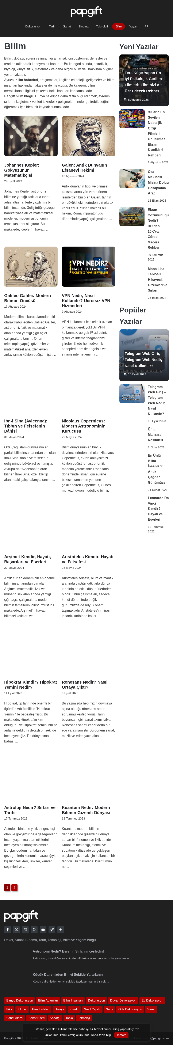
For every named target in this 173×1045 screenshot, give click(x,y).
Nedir (109, 1009)
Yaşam (133, 26)
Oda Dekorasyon (130, 1009)
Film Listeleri (40, 1009)
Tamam (121, 1035)
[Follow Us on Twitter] (16, 929)
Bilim (118, 26)
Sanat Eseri (36, 1018)
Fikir (9, 1009)
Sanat (67, 26)
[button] (146, 26)
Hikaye (59, 1009)
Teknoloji (102, 26)
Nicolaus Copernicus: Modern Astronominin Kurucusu (83, 426)
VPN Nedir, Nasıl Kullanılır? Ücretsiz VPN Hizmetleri (86, 300)
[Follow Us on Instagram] (25, 929)
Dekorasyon (33, 26)
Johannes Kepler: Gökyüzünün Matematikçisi (21, 170)
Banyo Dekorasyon (19, 1000)
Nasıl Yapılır (92, 1009)
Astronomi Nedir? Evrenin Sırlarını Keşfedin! (68, 951)
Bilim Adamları (48, 1000)
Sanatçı (55, 1018)
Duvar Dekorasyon (123, 1000)
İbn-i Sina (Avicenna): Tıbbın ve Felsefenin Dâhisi (25, 426)
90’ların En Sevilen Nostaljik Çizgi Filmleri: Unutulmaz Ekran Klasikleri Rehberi (156, 133)
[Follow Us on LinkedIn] (34, 929)
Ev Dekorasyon (152, 1000)
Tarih (52, 26)
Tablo (69, 1018)
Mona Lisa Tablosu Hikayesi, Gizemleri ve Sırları (157, 279)
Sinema (83, 26)
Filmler (22, 1009)
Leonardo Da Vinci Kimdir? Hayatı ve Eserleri (158, 508)
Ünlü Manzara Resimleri (155, 435)
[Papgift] (144, 80)
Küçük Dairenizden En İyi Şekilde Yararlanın (68, 974)
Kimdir (74, 1009)
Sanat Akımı (14, 1018)
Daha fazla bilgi (101, 1035)
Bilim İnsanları (73, 1000)
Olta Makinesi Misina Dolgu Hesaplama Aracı (158, 182)
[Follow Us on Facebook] (7, 929)
